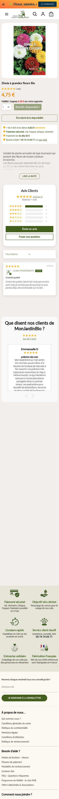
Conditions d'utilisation (13, 737)
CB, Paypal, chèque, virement (29, 132)
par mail (43, 140)
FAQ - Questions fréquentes (15, 775)
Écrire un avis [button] (29, 229)
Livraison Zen (8, 771)
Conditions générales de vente (16, 723)
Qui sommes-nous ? (11, 718)
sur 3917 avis (29, 339)
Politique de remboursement (15, 741)
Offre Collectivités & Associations (18, 785)
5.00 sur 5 (37, 196)
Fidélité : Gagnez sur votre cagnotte (22, 101)
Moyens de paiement (12, 762)
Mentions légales (10, 732)
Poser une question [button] (29, 236)
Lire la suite (29, 176)
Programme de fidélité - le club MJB (19, 780)
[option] (29, 50)
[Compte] (43, 12)
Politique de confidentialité (15, 728)
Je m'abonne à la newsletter (24, 698)
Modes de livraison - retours (15, 757)
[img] (12, 266)
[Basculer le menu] (6, 14)
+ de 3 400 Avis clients (25, 127)
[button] (9, 89)
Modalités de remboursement (16, 766)
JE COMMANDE (47, 4)
